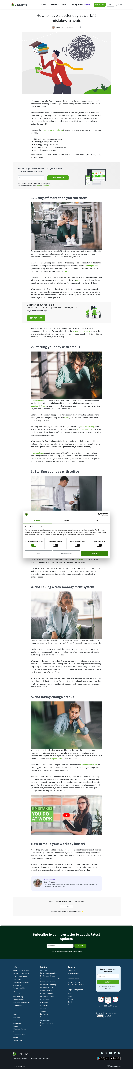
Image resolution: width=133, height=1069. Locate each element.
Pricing (74, 4)
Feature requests (73, 973)
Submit (80, 946)
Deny (38, 553)
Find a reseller (17, 1032)
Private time (17, 979)
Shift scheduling (18, 997)
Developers (44, 1014)
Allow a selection (66, 553)
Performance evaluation (48, 973)
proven (79, 280)
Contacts (71, 967)
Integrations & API (19, 1005)
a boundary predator (81, 331)
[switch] (55, 545)
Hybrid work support (47, 996)
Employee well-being (47, 988)
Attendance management (21, 1002)
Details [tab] (66, 520)
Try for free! (36, 318)
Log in (110, 5)
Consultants (44, 1005)
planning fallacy (91, 265)
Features (43, 4)
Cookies (70, 1002)
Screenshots (17, 985)
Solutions (53, 4)
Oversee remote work (47, 982)
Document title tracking (21, 973)
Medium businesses (46, 1023)
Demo (80, 4)
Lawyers (43, 1017)
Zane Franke (59, 27)
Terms (70, 996)
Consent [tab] (37, 520)
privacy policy (47, 185)
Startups (43, 1008)
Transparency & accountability (50, 979)
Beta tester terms (74, 1005)
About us (15, 1026)
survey (66, 417)
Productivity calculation (21, 982)
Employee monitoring (47, 976)
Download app (17, 1041)
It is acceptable (37, 453)
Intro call (87, 4)
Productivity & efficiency (48, 985)
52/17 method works (88, 764)
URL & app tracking (19, 988)
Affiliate (15, 1038)
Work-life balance (46, 990)
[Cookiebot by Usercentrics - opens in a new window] (99, 514)
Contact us (71, 970)
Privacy (70, 999)
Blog (14, 1020)
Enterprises (44, 1026)
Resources (64, 4)
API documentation (19, 1029)
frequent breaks (56, 758)
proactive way (82, 429)
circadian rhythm (38, 406)
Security (70, 993)
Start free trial (99, 5)
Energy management (39, 400)
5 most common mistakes (52, 130)
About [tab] (96, 520)
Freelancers (44, 1002)
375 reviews (114, 1006)
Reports (15, 991)
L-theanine (78, 559)
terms (38, 185)
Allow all (94, 553)
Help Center (17, 1017)
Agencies (43, 1011)
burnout (68, 271)
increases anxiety (87, 426)
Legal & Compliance (75, 990)
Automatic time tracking (21, 970)
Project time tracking (20, 976)
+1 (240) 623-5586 (74, 982)
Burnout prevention (46, 993)
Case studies (17, 1023)
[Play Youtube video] (66, 815)
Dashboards (16, 994)
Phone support (73, 979)
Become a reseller (19, 1035)
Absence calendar (18, 1000)
